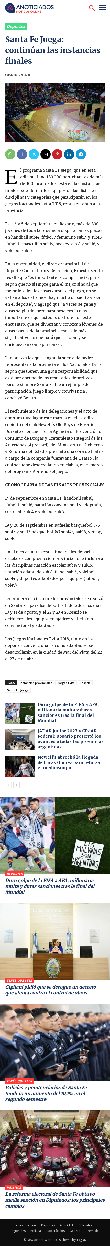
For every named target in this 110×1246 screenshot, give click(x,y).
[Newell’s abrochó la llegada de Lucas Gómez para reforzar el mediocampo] (20, 766)
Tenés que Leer (19, 980)
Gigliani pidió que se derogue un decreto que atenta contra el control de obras (50, 990)
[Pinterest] (57, 154)
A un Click (67, 1225)
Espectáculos (55, 1231)
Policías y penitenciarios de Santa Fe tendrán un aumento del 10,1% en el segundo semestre (46, 1094)
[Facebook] (22, 154)
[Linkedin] (69, 154)
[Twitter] (34, 154)
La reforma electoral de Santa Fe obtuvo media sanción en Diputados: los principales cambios (55, 1200)
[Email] (45, 154)
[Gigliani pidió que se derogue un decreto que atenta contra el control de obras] (55, 941)
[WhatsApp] (10, 154)
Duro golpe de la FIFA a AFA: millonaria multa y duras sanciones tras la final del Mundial (68, 712)
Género (75, 1231)
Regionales (18, 1231)
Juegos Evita (66, 683)
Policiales (85, 1225)
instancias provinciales (36, 683)
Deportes (16, 26)
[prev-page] (8, 785)
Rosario (85, 683)
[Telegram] (81, 154)
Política (14, 1188)
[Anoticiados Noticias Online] (32, 8)
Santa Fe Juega (18, 690)
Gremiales (92, 1231)
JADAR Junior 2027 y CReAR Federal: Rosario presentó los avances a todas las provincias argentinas (71, 738)
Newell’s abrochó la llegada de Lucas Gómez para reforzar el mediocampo (70, 762)
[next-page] (16, 785)
